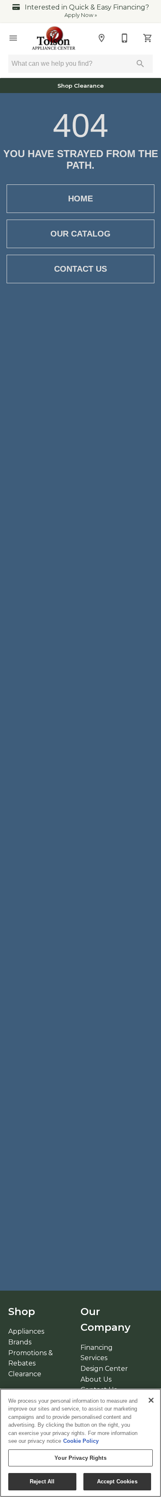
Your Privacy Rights (80, 1458)
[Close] (151, 1400)
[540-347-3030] (125, 38)
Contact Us (80, 268)
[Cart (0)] (148, 38)
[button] (13, 38)
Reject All (42, 1481)
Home (80, 198)
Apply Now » (80, 15)
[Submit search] (140, 63)
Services (93, 1358)
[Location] (101, 38)
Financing (96, 1347)
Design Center (104, 1369)
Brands (19, 1342)
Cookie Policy (81, 1441)
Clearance (24, 1374)
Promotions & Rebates (30, 1358)
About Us (95, 1379)
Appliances (26, 1331)
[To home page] (53, 38)
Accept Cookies (117, 1481)
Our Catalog (80, 233)
